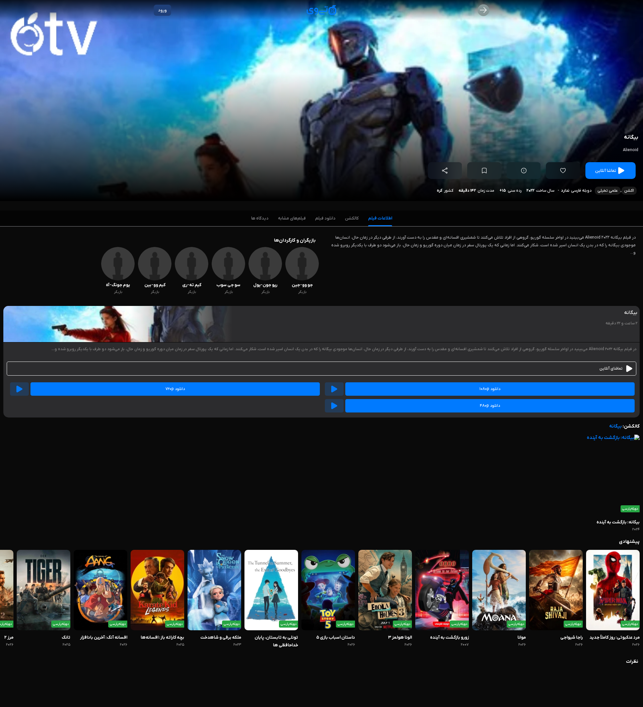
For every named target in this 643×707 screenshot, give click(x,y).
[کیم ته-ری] (191, 279)
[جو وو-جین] (302, 279)
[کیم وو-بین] (154, 279)
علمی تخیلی (607, 190)
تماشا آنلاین (605, 171)
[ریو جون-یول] (265, 279)
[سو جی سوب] (228, 279)
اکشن (629, 190)
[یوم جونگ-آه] (118, 279)
